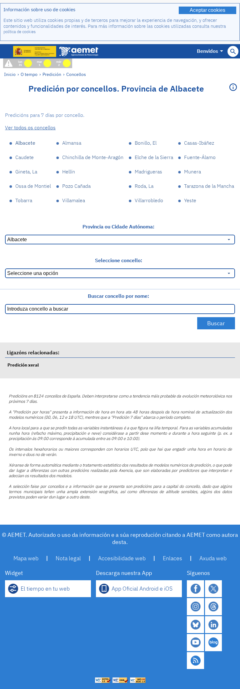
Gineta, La (26, 171)
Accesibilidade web (122, 558)
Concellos (76, 74)
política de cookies (19, 31)
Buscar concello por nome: (118, 296)
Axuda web (213, 558)
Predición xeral (23, 365)
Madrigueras (148, 171)
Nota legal (68, 558)
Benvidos (207, 51)
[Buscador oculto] (233, 51)
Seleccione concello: (118, 260)
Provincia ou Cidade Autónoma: (118, 226)
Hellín (68, 171)
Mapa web (25, 558)
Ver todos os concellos (30, 127)
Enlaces (172, 558)
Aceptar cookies (207, 10)
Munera (192, 171)
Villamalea (73, 200)
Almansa (71, 143)
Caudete (24, 157)
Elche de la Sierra (154, 157)
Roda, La (144, 186)
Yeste (190, 200)
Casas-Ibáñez (199, 143)
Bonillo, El (146, 143)
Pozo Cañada (76, 186)
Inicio (10, 74)
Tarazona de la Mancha (209, 186)
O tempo (29, 74)
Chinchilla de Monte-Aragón (92, 157)
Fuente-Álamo (200, 157)
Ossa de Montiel (33, 186)
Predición (51, 74)
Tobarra (23, 200)
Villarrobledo (149, 200)
